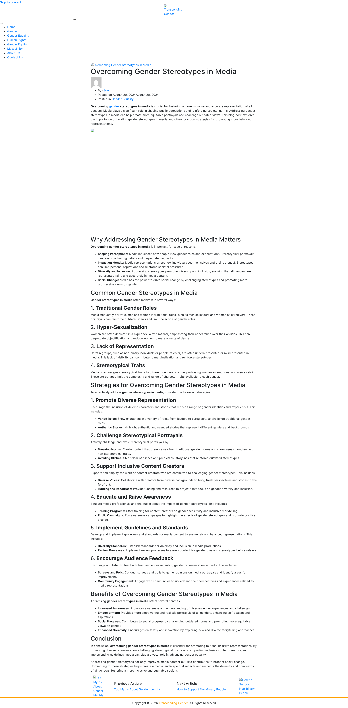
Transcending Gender (173, 703)
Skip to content (10, 2)
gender (114, 106)
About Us (13, 53)
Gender (12, 31)
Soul (106, 90)
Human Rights (16, 40)
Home (11, 27)
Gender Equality (18, 35)
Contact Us (15, 57)
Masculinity (15, 48)
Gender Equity (17, 44)
